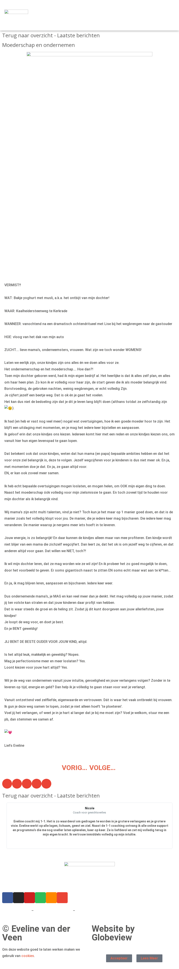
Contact (83, 911)
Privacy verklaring (16, 911)
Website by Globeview (113, 933)
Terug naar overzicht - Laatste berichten (51, 35)
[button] (171, 15)
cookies (27, 956)
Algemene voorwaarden (53, 911)
